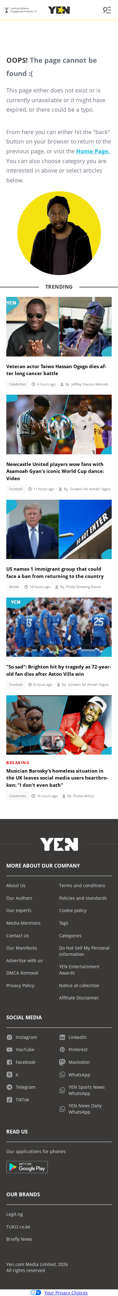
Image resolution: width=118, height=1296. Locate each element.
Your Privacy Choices (66, 1293)
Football (16, 489)
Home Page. (93, 151)
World (14, 587)
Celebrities (17, 384)
